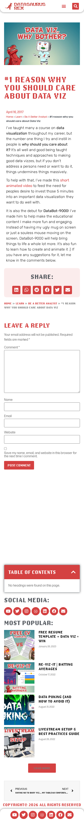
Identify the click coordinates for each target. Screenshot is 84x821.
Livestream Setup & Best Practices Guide (59, 731)
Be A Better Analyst (35, 116)
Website (9, 432)
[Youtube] (8, 611)
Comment (12, 347)
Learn (18, 116)
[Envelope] (63, 611)
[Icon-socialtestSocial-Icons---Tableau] (36, 611)
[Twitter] (17, 611)
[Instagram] (26, 611)
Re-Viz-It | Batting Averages (56, 666)
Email (8, 416)
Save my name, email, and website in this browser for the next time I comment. (40, 455)
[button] (64, 6)
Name (8, 400)
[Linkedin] (45, 611)
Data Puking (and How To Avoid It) (55, 699)
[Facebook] (54, 611)
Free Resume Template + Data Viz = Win (59, 636)
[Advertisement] (42, 519)
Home (9, 116)
